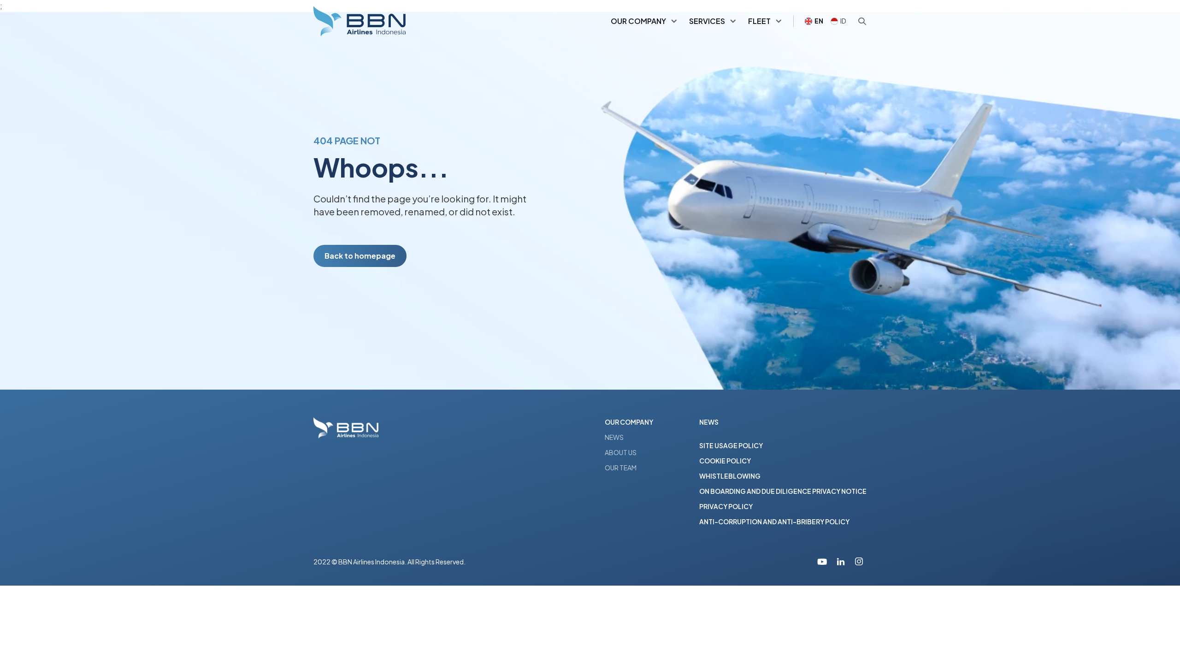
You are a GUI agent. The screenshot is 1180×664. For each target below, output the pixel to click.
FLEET (759, 21)
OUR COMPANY (638, 21)
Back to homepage (359, 256)
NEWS (614, 437)
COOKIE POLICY (725, 460)
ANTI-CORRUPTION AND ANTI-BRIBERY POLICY (774, 521)
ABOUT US (621, 452)
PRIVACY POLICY (726, 506)
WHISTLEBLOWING (730, 476)
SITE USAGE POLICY (731, 445)
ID (843, 21)
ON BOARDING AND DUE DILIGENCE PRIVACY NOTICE (783, 491)
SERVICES (707, 21)
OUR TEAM (621, 467)
